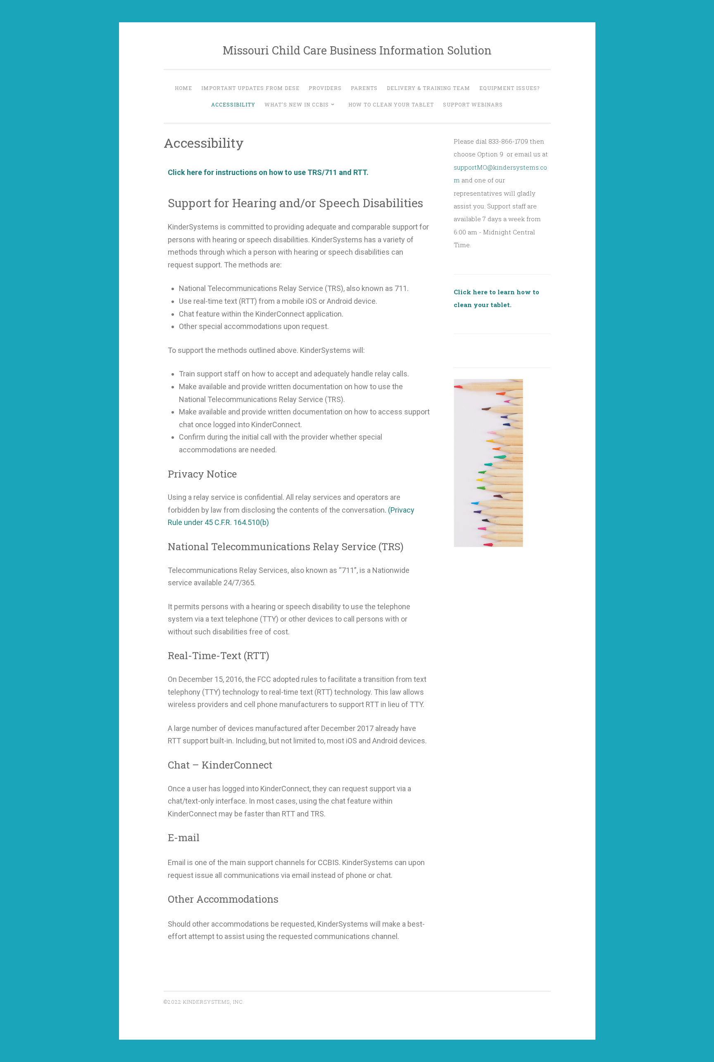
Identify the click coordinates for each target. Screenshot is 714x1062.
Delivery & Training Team (428, 88)
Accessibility (233, 104)
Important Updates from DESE (250, 88)
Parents (364, 88)
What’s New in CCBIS (296, 104)
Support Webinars (473, 104)
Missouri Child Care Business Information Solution (357, 50)
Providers (325, 88)
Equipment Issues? (509, 88)
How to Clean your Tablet (391, 104)
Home (183, 88)
